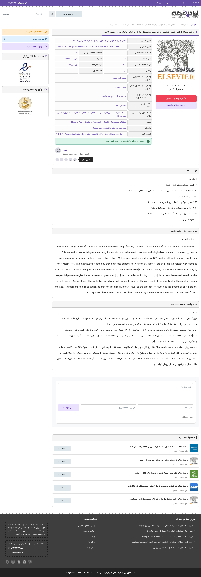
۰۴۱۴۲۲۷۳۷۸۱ (17, 548)
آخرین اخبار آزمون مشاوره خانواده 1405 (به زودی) (173, 547)
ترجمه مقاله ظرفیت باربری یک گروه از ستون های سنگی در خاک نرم (158, 486)
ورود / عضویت (154, 2)
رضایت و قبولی (89, 531)
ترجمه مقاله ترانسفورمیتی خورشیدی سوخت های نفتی (163, 460)
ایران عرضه (193, 24)
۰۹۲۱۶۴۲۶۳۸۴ (17, 552)
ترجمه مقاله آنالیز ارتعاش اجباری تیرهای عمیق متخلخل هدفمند (158, 499)
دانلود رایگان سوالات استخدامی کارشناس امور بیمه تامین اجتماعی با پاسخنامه (163, 542)
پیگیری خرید (170, 2)
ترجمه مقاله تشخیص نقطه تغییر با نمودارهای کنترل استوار (161, 473)
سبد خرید (67, 14)
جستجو (6, 14)
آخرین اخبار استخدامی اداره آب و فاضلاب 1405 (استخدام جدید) (168, 536)
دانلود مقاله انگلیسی (175, 105)
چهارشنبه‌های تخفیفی (86, 525)
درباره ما (91, 542)
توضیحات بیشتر (62, 448)
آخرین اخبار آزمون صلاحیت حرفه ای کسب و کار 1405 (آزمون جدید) (166, 525)
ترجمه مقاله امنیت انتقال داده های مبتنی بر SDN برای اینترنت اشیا (157, 447)
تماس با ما (91, 547)
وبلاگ (92, 536)
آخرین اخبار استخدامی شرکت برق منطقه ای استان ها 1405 (170, 531)
